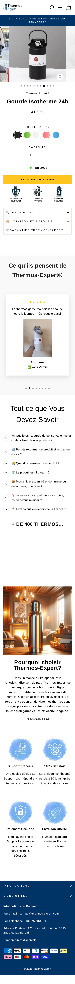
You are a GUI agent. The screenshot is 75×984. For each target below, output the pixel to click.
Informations (16, 885)
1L (30, 154)
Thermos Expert (36, 93)
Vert (27, 135)
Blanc (37, 135)
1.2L (42, 154)
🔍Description (20, 212)
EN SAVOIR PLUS (37, 718)
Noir (18, 135)
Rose (46, 135)
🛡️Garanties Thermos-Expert (34, 230)
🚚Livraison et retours (29, 221)
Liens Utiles (15, 895)
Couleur (37, 127)
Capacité (37, 147)
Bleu (56, 135)
